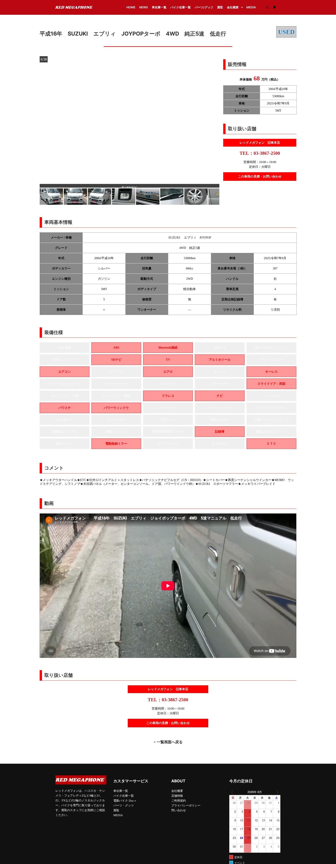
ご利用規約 (178, 803)
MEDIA (118, 818)
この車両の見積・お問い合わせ (260, 176)
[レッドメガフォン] (74, 7)
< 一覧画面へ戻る (168, 745)
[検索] (267, 7)
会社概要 (177, 794)
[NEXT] (276, 795)
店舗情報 (177, 799)
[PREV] (233, 795)
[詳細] (274, 7)
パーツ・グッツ (123, 808)
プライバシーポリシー (185, 808)
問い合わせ (178, 813)
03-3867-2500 (267, 153)
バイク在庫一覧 (123, 799)
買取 (116, 813)
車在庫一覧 (120, 794)
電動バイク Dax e (124, 803)
